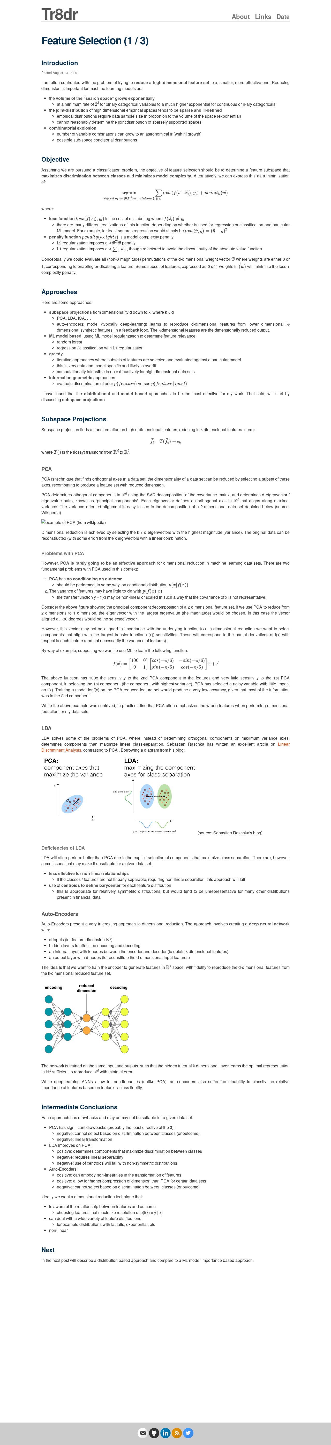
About (241, 16)
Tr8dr (59, 13)
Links (263, 16)
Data (283, 16)
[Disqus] (165, 1337)
